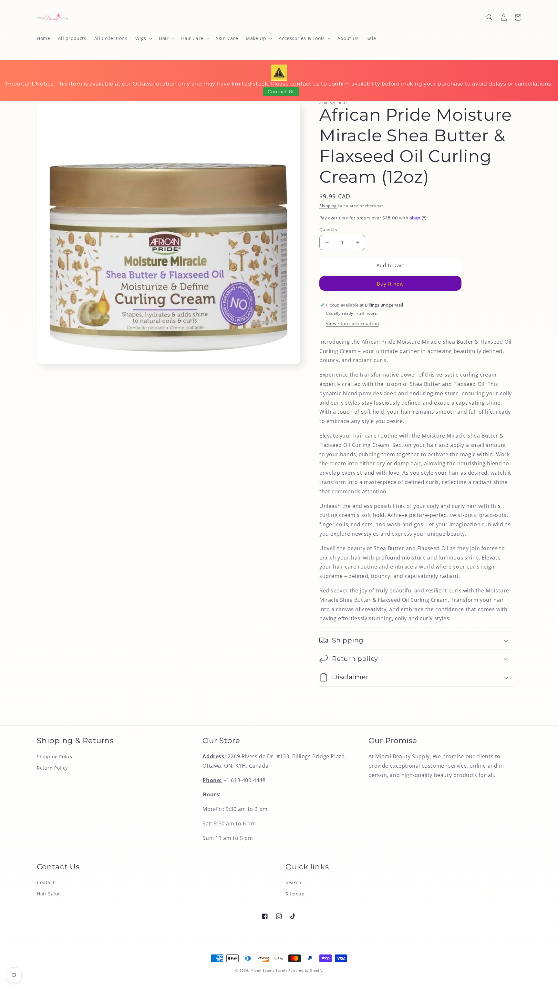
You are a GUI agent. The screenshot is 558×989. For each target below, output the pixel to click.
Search (293, 882)
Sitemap (295, 894)
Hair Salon (49, 894)
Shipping (328, 205)
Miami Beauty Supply (269, 970)
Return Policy (52, 768)
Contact (46, 882)
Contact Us (281, 92)
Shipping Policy (55, 756)
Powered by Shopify (305, 970)
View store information (352, 323)
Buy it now (390, 283)
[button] (143, 38)
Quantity (328, 229)
